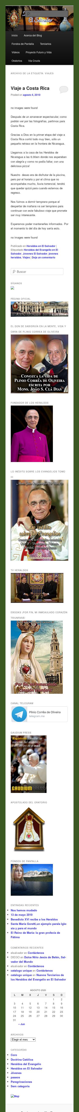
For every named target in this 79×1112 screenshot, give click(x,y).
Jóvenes (16, 1073)
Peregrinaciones (21, 1082)
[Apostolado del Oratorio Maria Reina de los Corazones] (29, 851)
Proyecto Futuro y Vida (39, 52)
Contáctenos (36, 953)
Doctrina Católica (22, 1059)
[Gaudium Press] (29, 792)
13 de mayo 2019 (21, 915)
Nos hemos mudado (24, 910)
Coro (14, 1055)
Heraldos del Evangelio (26, 1064)
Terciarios (45, 43)
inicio (15, 35)
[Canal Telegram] (39, 722)
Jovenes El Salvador (35, 253)
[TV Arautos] (37, 602)
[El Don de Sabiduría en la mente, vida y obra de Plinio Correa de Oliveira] (39, 392)
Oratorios (17, 60)
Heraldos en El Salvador (41, 246)
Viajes (26, 257)
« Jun (21, 1024)
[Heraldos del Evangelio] (39, 316)
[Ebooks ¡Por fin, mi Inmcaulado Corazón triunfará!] (37, 693)
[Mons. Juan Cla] (32, 461)
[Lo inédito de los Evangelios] (39, 560)
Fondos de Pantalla (23, 43)
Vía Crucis (34, 60)
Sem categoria (20, 1086)
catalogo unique (21, 970)
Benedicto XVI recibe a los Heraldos (34, 919)
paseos (15, 1077)
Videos (16, 52)
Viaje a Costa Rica (30, 88)
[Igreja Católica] (32, 895)
